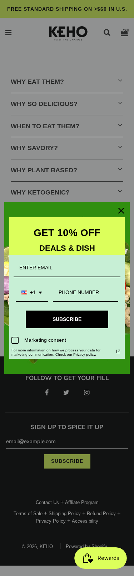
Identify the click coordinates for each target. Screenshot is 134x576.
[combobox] (32, 293)
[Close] (121, 210)
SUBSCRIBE (67, 319)
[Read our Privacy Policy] (118, 351)
